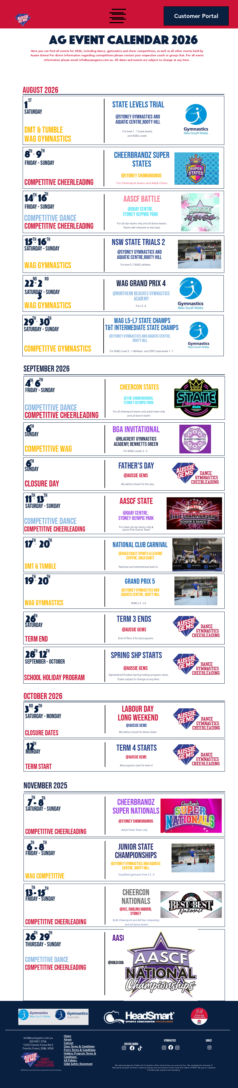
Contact (68, 1042)
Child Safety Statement (78, 1063)
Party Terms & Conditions (79, 1049)
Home (67, 1035)
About (68, 1039)
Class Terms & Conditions (79, 1046)
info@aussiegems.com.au (96, 60)
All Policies (70, 1060)
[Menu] (116, 17)
